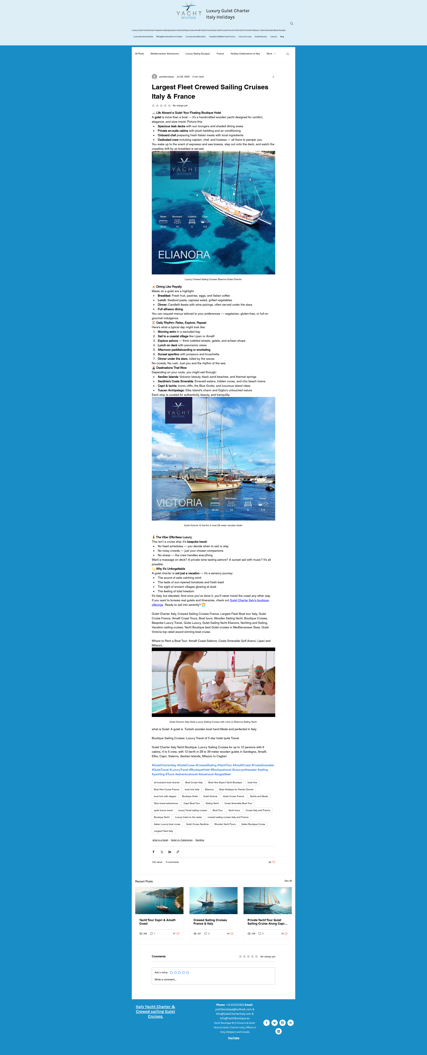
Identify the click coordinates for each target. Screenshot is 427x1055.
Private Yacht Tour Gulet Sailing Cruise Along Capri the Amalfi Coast (266, 921)
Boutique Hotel (190, 796)
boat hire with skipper (165, 796)
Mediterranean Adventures (165, 53)
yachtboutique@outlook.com (233, 1009)
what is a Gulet (160, 840)
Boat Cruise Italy (194, 782)
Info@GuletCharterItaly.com (233, 1014)
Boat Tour (218, 810)
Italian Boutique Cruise (253, 824)
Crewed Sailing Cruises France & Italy (210, 921)
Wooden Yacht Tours (225, 824)
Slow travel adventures (166, 803)
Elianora (209, 789)
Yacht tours (234, 810)
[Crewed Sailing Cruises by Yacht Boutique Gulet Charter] (159, 900)
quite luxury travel (163, 810)
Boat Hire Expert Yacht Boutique (225, 782)
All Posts (139, 53)
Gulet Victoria (210, 796)
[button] (287, 53)
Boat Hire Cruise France (166, 789)
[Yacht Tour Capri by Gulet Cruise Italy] (268, 900)
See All (288, 880)
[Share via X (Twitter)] (161, 851)
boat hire (252, 782)
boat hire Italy (192, 789)
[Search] (291, 23)
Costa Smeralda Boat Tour (238, 803)
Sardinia (199, 840)
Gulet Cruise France (233, 796)
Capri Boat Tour (192, 803)
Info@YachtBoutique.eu (235, 1018)
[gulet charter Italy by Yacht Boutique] (213, 900)
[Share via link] (177, 851)
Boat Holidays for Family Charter (236, 789)
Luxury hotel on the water (188, 817)
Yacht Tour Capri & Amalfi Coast (157, 921)
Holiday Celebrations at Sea (245, 53)
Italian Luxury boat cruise (167, 824)
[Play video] (213, 682)
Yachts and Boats (259, 796)
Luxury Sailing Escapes (197, 53)
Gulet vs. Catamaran (182, 840)
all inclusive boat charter (167, 782)
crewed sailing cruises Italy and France (228, 817)
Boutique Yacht (161, 817)
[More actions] (273, 77)
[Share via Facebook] (153, 851)
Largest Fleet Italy (163, 831)
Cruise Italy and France (258, 810)
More (269, 53)
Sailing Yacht (212, 803)
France (220, 53)
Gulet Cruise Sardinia (197, 824)
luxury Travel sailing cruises (192, 810)
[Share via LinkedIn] (169, 851)
